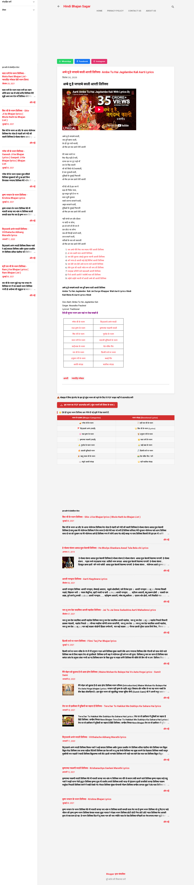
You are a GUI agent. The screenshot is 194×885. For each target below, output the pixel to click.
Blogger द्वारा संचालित (115, 874)
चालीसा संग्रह (108, 364)
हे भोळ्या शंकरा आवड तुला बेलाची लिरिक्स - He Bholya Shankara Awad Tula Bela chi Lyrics (105, 548)
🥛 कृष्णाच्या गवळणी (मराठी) (86, 439)
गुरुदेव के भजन (108, 334)
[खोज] (172, 7)
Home (99, 11)
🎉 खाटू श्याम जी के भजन (86, 456)
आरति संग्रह (78, 364)
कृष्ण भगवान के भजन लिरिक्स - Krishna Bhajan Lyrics (86, 799)
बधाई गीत (108, 358)
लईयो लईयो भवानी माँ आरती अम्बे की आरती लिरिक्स (87, 278)
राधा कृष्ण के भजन (78, 328)
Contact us (134, 11)
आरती (65, 378)
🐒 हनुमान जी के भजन (145, 434)
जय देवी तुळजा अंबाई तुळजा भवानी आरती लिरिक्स (86, 257)
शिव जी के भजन (78, 334)
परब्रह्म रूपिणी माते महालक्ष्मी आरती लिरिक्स (84, 271)
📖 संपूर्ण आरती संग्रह (86, 462)
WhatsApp (66, 61)
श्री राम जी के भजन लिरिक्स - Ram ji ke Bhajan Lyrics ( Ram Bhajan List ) (15, 269)
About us (151, 11)
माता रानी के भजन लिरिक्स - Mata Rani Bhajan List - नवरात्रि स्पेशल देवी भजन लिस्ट (15, 76)
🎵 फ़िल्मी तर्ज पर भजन (145, 451)
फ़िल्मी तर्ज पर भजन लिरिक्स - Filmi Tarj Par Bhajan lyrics (89, 641)
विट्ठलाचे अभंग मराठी (108, 322)
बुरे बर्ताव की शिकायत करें (116, 879)
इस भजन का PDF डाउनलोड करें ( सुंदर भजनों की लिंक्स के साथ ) (89, 405)
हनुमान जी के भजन (78, 358)
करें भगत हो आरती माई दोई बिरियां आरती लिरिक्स (86, 260)
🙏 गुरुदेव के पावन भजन (86, 445)
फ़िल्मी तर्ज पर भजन (108, 352)
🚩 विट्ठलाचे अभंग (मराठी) (86, 428)
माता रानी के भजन (78, 340)
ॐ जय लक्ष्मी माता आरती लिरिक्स (80, 253)
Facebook (83, 61)
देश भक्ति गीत (108, 346)
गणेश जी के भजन (78, 322)
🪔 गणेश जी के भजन (86, 423)
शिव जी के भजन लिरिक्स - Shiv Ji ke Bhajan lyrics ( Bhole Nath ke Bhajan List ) (101, 517)
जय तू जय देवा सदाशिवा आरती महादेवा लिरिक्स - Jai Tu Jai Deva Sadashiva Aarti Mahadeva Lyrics (109, 610)
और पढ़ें (166, 539)
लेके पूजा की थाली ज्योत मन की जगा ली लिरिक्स (86, 267)
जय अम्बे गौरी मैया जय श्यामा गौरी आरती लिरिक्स (86, 249)
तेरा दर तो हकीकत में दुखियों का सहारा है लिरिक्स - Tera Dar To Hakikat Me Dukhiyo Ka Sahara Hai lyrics (111, 706)
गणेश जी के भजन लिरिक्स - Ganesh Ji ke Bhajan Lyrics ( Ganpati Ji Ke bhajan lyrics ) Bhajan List (13, 157)
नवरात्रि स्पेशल (78, 378)
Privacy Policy (115, 11)
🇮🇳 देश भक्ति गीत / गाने (145, 456)
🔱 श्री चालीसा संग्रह (145, 462)
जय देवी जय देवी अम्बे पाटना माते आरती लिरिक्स (85, 264)
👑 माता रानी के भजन (145, 439)
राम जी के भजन (78, 352)
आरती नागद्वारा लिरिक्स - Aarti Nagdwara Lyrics (84, 579)
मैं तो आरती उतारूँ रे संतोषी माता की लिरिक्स (84, 274)
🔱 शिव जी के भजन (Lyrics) (145, 428)
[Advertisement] (115, 37)
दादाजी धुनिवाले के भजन (108, 340)
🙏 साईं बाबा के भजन (145, 445)
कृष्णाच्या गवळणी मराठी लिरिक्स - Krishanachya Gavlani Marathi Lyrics (95, 768)
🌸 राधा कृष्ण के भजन (86, 434)
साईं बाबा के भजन (78, 346)
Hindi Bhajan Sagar (77, 6)
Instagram (100, 61)
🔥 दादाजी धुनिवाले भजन (86, 451)
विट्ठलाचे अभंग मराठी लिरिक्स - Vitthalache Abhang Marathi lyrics (94, 737)
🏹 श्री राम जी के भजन (145, 423)
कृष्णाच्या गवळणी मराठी (108, 328)
